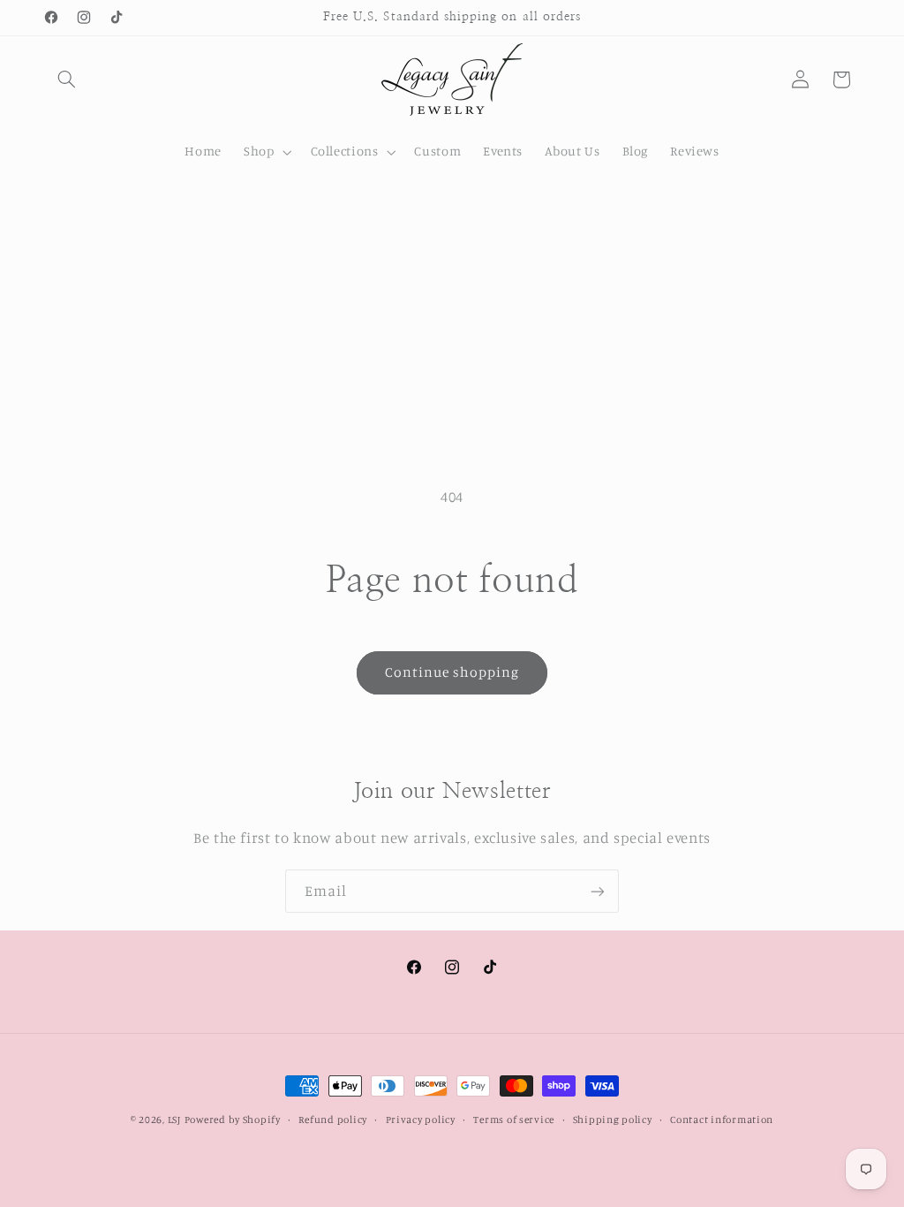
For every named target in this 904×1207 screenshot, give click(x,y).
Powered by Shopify (233, 1119)
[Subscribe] (597, 891)
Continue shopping (452, 672)
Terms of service (513, 1119)
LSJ (174, 1119)
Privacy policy (421, 1119)
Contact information (721, 1119)
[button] (67, 79)
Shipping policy (612, 1119)
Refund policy (332, 1119)
